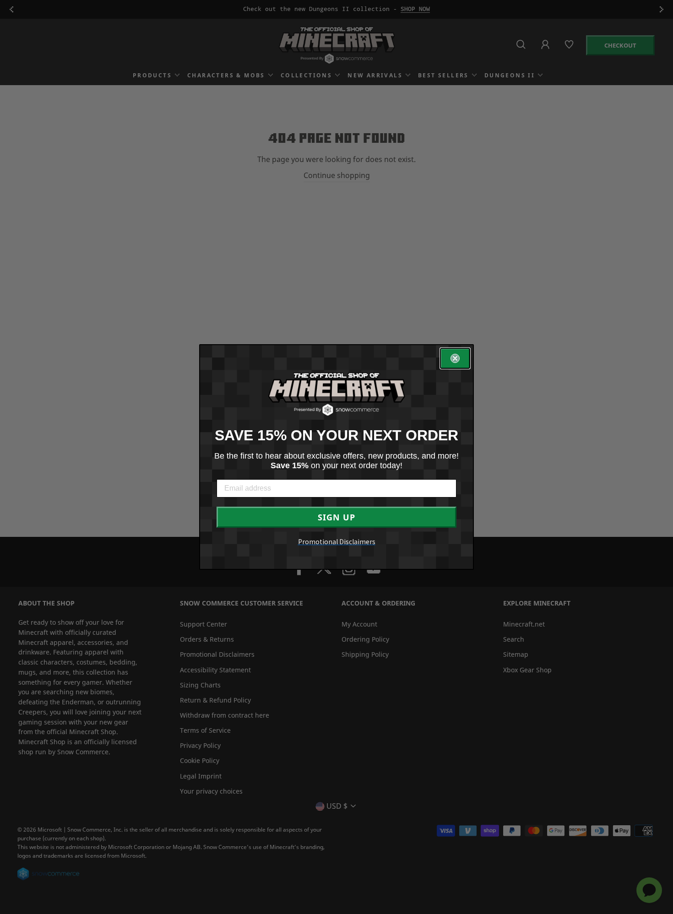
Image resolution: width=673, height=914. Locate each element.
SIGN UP (336, 517)
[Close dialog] (455, 358)
